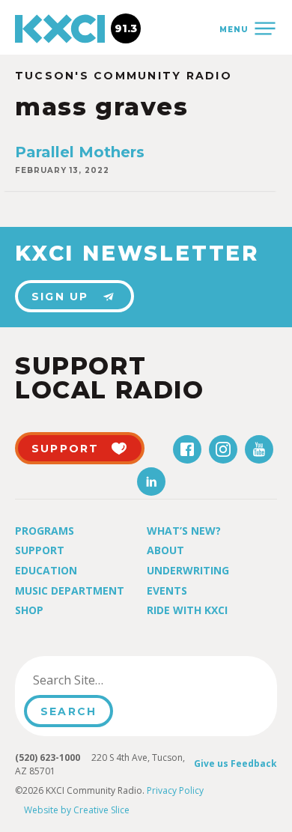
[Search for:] (100, 680)
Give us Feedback (235, 763)
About (165, 550)
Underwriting (188, 570)
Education (46, 570)
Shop (29, 610)
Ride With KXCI (187, 610)
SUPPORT (65, 448)
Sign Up (60, 296)
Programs (44, 530)
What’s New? (184, 530)
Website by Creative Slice (77, 810)
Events (167, 590)
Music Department (69, 590)
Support (39, 550)
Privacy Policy (175, 790)
